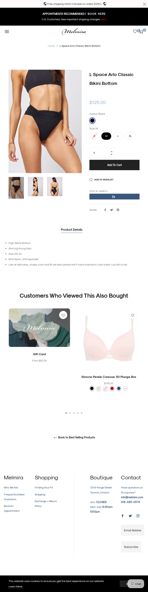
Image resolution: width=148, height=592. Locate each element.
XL (130, 134)
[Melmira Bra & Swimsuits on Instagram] (138, 515)
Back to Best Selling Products (76, 437)
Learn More (15, 586)
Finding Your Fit (44, 487)
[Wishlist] (135, 31)
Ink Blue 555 (118, 388)
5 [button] (81, 413)
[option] (39, 343)
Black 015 (91, 388)
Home (51, 45)
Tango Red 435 (112, 388)
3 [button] (74, 413)
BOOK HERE (96, 13)
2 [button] (70, 413)
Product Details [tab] (71, 229)
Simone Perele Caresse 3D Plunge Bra (108, 376)
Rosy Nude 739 (98, 388)
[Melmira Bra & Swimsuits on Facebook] (122, 515)
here (103, 19)
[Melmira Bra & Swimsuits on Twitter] (130, 515)
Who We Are (11, 487)
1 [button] (66, 413)
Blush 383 (105, 388)
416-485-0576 (130, 502)
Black (92, 120)
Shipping (40, 494)
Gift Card (39, 354)
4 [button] (78, 413)
